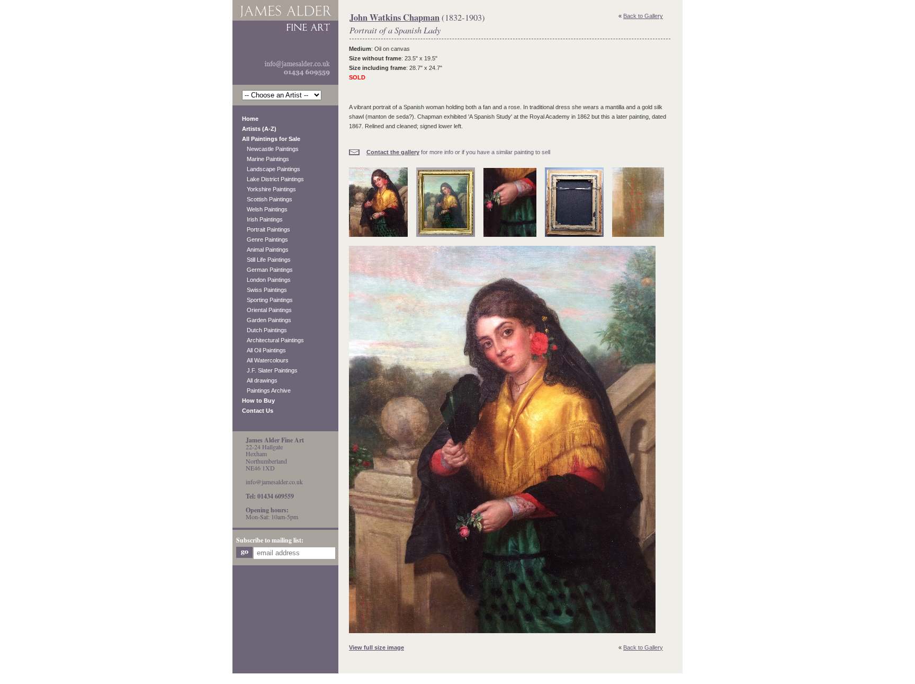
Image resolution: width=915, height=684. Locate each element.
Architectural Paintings (273, 340)
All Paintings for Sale (271, 139)
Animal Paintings (265, 249)
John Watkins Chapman (394, 17)
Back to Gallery (643, 16)
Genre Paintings (265, 239)
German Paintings (267, 270)
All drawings (259, 380)
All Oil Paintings (264, 350)
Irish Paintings (262, 219)
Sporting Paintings (267, 300)
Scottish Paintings (267, 199)
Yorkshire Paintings (269, 189)
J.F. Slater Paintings (270, 370)
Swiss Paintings (264, 290)
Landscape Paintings (271, 169)
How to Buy (258, 400)
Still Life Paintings (266, 259)
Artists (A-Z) (259, 129)
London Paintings (266, 280)
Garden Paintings (266, 320)
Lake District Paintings (273, 179)
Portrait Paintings (266, 229)
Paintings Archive (266, 390)
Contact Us (257, 410)
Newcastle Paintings (270, 149)
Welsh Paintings (265, 209)
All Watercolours (265, 360)
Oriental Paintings (267, 310)
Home (250, 119)
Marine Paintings (265, 159)
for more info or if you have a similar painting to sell (458, 152)
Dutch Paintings (264, 330)
